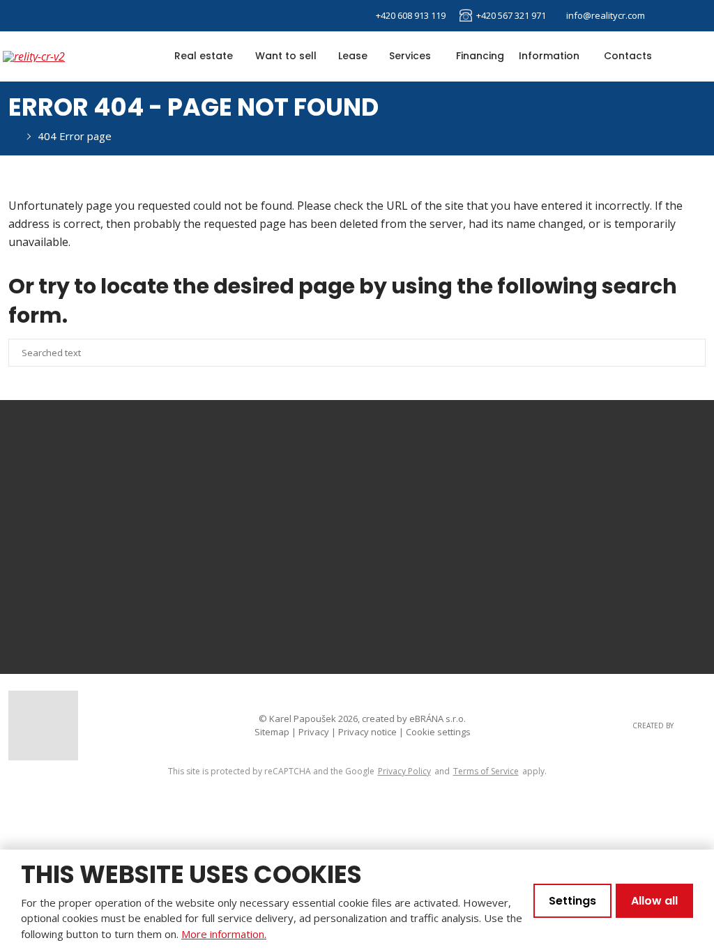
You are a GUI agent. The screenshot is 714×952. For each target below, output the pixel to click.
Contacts (628, 56)
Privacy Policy (404, 771)
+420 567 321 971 (510, 15)
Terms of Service (486, 771)
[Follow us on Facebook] (667, 15)
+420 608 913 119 (135, 583)
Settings (572, 901)
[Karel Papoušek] (12, 136)
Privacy (313, 731)
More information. (223, 934)
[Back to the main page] (58, 56)
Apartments (532, 472)
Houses (521, 497)
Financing (480, 56)
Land (514, 568)
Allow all (654, 901)
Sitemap (272, 731)
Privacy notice (367, 731)
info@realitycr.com (97, 619)
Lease (352, 56)
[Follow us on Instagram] (690, 15)
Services (410, 56)
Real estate (203, 56)
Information (549, 56)
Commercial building (554, 545)
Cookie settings (438, 731)
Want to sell (286, 56)
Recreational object (551, 520)
